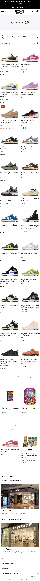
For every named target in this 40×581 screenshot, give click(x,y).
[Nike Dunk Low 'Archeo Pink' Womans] (10, 440)
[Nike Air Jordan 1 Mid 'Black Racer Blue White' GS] (9, 270)
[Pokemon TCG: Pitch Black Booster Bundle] (10, 396)
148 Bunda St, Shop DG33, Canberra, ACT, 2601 (16, 513)
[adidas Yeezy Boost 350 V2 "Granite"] (9, 163)
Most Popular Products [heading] (12, 430)
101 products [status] (6, 43)
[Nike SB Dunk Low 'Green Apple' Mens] (30, 270)
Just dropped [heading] (9, 383)
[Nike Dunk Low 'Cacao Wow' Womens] (30, 163)
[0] (36, 12)
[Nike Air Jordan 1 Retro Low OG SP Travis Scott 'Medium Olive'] (9, 55)
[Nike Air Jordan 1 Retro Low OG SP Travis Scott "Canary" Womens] (9, 83)
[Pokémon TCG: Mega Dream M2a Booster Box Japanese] (30, 442)
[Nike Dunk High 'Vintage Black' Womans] (9, 324)
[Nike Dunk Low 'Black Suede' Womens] (9, 296)
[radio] (34, 43)
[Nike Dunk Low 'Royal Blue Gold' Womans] (9, 216)
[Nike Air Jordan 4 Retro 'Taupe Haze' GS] (9, 189)
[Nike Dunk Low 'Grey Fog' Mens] (30, 244)
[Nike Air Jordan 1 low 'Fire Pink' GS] (30, 55)
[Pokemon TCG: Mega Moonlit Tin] (30, 396)
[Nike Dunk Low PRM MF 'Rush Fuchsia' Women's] (30, 83)
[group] (10, 403)
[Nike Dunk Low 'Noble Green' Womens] (9, 244)
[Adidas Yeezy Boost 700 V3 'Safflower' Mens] (30, 189)
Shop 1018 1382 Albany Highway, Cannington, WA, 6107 (19, 552)
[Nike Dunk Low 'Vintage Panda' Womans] (9, 137)
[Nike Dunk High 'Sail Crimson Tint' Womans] (30, 324)
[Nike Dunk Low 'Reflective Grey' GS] (30, 137)
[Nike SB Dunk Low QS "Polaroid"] (30, 111)
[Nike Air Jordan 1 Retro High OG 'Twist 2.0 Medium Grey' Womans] (30, 296)
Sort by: (8, 37)
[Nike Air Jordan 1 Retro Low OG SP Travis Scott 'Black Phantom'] (9, 350)
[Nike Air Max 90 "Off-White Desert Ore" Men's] (9, 111)
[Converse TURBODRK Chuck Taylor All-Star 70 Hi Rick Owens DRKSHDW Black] (30, 216)
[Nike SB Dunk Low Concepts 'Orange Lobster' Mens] (30, 350)
